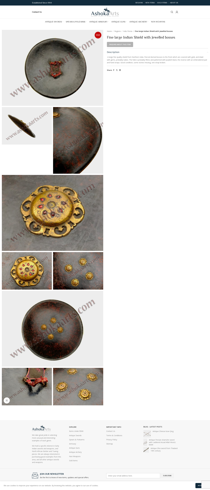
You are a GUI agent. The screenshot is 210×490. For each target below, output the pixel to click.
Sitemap (109, 444)
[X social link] (116, 70)
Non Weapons (75, 456)
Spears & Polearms (76, 439)
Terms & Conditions (114, 435)
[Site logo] (105, 12)
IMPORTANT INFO (113, 427)
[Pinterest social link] (120, 70)
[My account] (176, 12)
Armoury (72, 444)
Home (109, 31)
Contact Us (110, 431)
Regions (117, 31)
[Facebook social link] (113, 70)
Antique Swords (75, 435)
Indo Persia (127, 31)
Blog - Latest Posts (152, 427)
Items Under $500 (76, 431)
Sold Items (73, 460)
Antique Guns (74, 448)
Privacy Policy (111, 439)
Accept (201, 485)
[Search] (172, 12)
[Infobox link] (37, 12)
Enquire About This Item (120, 44)
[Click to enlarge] (7, 400)
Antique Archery (75, 452)
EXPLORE (72, 427)
